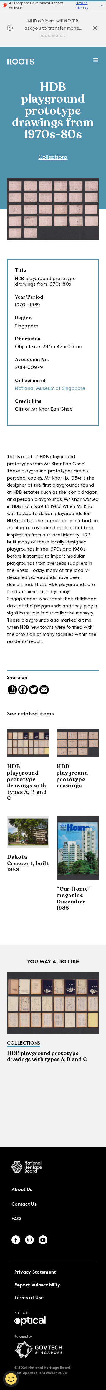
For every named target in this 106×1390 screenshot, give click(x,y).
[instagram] (29, 1239)
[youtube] (43, 1239)
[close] (95, 29)
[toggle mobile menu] (95, 63)
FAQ (16, 1219)
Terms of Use (29, 1298)
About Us (21, 1190)
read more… (53, 35)
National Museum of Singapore (50, 388)
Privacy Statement (35, 1272)
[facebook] (15, 1239)
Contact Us (24, 1204)
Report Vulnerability (37, 1285)
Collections (52, 157)
